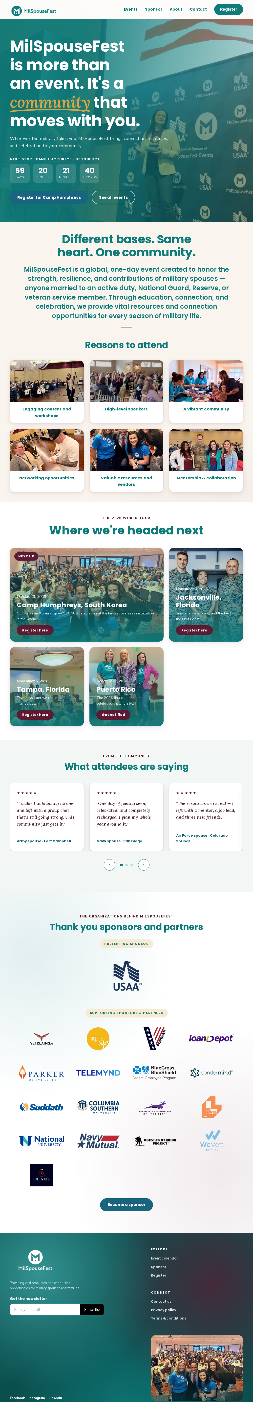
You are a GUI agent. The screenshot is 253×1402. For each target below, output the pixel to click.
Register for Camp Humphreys (49, 197)
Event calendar (164, 1258)
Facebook (17, 1398)
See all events (113, 197)
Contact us (161, 1301)
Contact (198, 9)
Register (228, 9)
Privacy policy (163, 1309)
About (176, 9)
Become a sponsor (126, 1204)
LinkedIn (55, 1398)
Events (131, 9)
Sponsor (153, 9)
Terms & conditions (168, 1318)
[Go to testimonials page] (121, 865)
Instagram (37, 1398)
